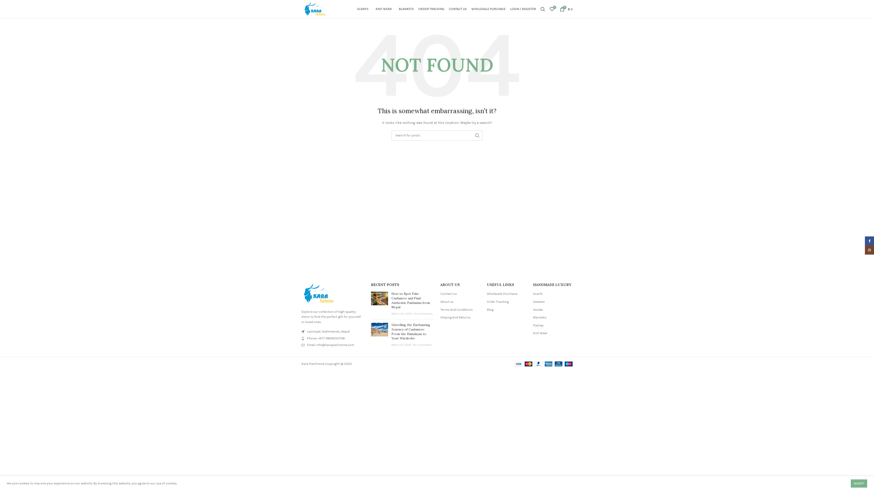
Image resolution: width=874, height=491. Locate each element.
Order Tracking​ (498, 302)
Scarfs (538, 294)
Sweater (539, 302)
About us (447, 302)
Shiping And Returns (455, 317)
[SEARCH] (477, 135)
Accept (859, 483)
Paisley (538, 325)
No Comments (423, 313)
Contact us (448, 294)
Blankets (539, 317)
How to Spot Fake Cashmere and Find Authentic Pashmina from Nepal (410, 300)
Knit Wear (540, 333)
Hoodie (538, 310)
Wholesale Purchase (502, 294)
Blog (490, 310)
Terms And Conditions (456, 310)
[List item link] (332, 338)
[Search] (542, 9)
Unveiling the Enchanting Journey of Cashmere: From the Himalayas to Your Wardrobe (410, 331)
